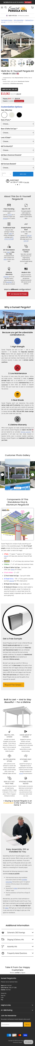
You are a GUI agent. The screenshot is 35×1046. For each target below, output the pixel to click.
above (6, 908)
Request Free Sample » (13, 684)
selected (11, 581)
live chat (26, 182)
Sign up (27, 1024)
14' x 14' (3, 22)
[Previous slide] (2, 474)
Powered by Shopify (17, 1042)
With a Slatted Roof (18, 20)
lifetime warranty (26, 432)
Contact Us (3, 993)
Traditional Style (29, 20)
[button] (4, 63)
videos (15, 888)
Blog (2, 999)
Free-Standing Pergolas (6, 20)
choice (8, 252)
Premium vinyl (4, 982)
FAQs (2, 997)
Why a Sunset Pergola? (17, 307)
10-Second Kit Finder (19, 294)
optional (21, 773)
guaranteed (6, 276)
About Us (3, 995)
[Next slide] (32, 474)
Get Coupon (28, 2)
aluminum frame (13, 982)
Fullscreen (17, 488)
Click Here (8, 990)
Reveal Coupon (19, 101)
